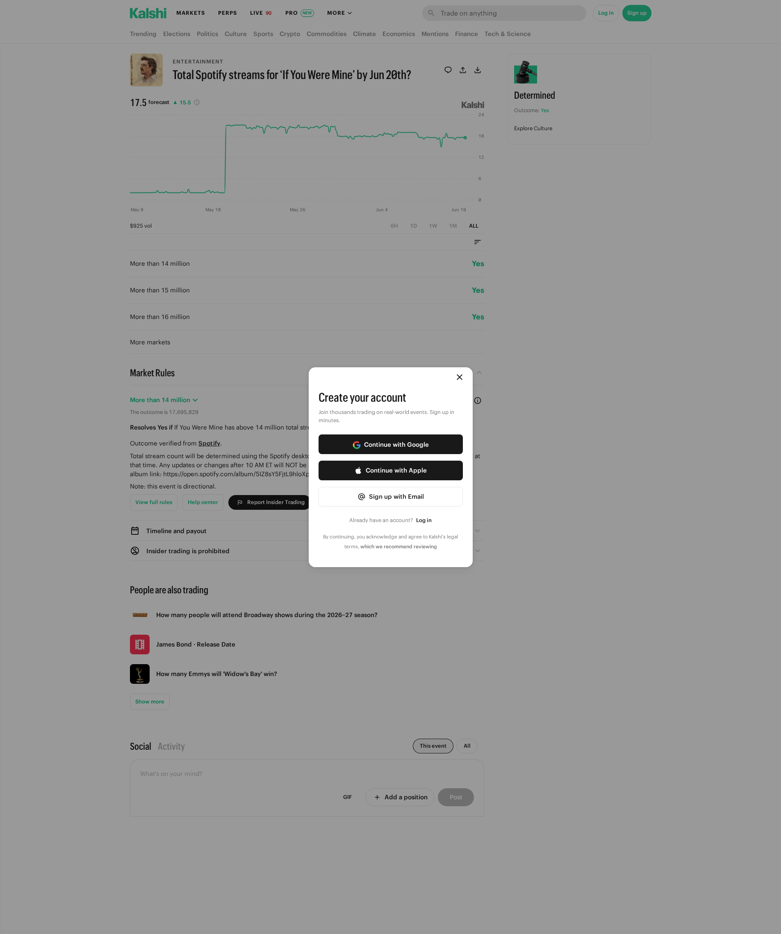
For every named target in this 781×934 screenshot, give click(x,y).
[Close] (459, 377)
